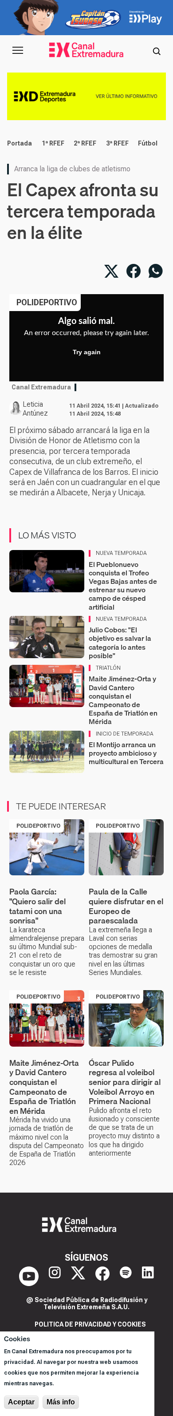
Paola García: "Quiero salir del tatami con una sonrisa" (37, 906)
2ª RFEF (85, 143)
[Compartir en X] (111, 271)
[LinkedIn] (148, 1276)
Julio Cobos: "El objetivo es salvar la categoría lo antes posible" (120, 642)
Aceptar (21, 1402)
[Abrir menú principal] (18, 50)
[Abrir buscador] (156, 50)
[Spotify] (126, 1276)
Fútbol (147, 143)
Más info (61, 1402)
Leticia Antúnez (35, 408)
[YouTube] (29, 1276)
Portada (19, 143)
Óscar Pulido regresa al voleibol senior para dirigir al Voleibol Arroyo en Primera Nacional (125, 1082)
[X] (78, 1276)
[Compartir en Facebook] (134, 271)
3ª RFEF (117, 143)
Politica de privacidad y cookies (90, 1324)
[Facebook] (102, 1276)
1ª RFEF (53, 143)
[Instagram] (55, 1276)
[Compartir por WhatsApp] (156, 271)
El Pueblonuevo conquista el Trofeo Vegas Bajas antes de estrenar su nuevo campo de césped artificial (123, 585)
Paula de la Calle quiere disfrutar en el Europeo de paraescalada (126, 906)
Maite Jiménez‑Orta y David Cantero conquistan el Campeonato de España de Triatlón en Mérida (123, 700)
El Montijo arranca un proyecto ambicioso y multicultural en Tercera (126, 753)
